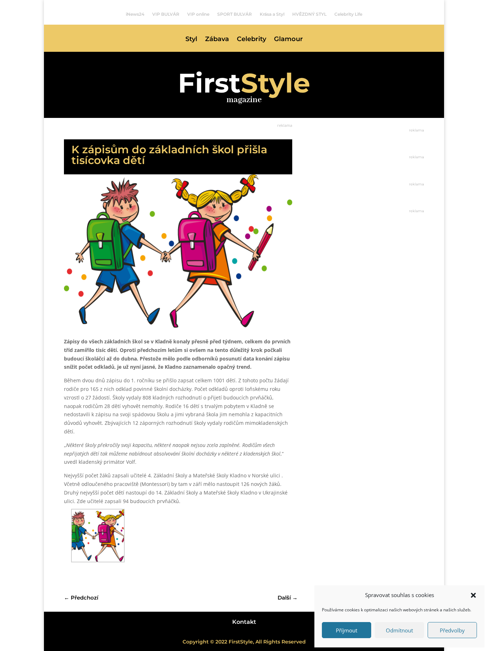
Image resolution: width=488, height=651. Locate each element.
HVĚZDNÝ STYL (309, 14)
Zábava (217, 39)
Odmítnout (399, 630)
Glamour (288, 39)
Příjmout (346, 630)
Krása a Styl (272, 14)
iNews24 (135, 14)
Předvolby (452, 630)
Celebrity (251, 39)
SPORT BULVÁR (234, 14)
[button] (473, 595)
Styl (191, 39)
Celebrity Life (348, 14)
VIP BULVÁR (165, 14)
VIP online (198, 14)
